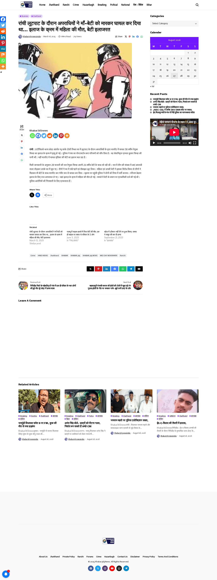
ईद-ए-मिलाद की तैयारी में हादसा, (171, 423)
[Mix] (3, 55)
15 (188, 64)
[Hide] (1, 72)
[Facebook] (38, 135)
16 (195, 64)
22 (188, 70)
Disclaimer (135, 557)
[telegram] (126, 568)
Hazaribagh (109, 557)
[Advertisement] (88, 469)
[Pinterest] (61, 135)
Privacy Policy (149, 557)
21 (181, 70)
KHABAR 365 (75, 255)
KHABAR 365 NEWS (90, 255)
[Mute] (190, 142)
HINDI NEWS (43, 255)
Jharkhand (54, 255)
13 (174, 64)
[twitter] (98, 568)
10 (154, 64)
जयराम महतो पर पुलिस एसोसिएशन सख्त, (168, 107)
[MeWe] (3, 49)
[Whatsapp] (32, 135)
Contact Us (123, 557)
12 (167, 64)
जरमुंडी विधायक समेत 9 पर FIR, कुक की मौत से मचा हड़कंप (176, 99)
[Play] (153, 142)
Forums (90, 557)
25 (160, 76)
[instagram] (105, 568)
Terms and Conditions (168, 557)
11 (160, 64)
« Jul (152, 86)
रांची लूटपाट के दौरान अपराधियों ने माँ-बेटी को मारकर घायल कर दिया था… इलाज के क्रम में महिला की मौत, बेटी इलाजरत (46, 234)
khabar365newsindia (32, 36)
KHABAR (65, 255)
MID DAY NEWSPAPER (108, 255)
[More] (67, 135)
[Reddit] (49, 135)
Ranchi (122, 255)
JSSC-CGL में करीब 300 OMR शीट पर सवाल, (172, 109)
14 (181, 64)
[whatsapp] (119, 568)
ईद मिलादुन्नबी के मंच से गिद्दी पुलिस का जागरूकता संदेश (174, 112)
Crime (33, 255)
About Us (43, 557)
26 (167, 76)
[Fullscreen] (194, 142)
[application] (174, 132)
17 (154, 70)
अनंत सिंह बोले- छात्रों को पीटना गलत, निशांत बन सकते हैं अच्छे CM (175, 103)
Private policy (69, 557)
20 (174, 70)
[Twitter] (43, 135)
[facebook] (91, 568)
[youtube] (112, 568)
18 (160, 70)
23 (195, 70)
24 (153, 76)
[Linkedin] (55, 135)
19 (167, 70)
